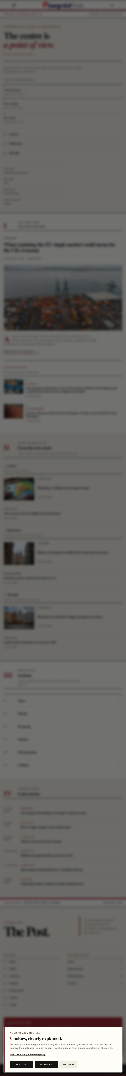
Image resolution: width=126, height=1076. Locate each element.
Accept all (46, 1064)
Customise (68, 1064)
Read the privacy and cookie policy (27, 1054)
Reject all (22, 1064)
